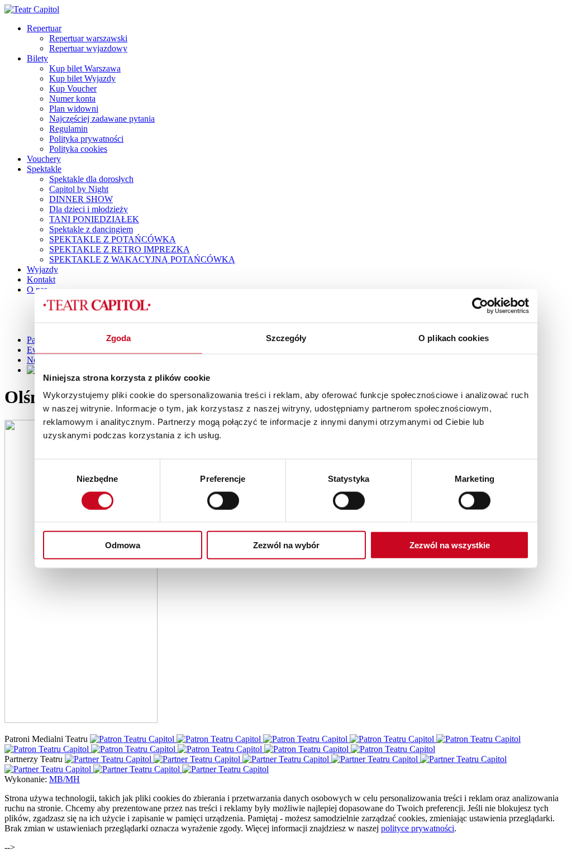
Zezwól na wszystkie (449, 545)
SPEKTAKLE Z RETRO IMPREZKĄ (119, 249)
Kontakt (41, 279)
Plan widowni (73, 108)
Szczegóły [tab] (286, 337)
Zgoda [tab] (118, 337)
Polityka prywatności (86, 138)
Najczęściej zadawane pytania (102, 118)
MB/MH (64, 779)
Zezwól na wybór (286, 545)
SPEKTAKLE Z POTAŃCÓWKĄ (112, 239)
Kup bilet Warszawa (85, 68)
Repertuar (44, 28)
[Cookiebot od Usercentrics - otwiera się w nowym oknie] (480, 305)
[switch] (223, 500)
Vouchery (44, 159)
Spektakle (44, 169)
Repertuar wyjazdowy (88, 48)
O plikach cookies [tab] (453, 337)
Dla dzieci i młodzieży (88, 209)
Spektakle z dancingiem (91, 229)
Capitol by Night (78, 189)
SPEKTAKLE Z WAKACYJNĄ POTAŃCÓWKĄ (142, 259)
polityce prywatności (417, 828)
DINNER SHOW (81, 199)
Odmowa (122, 545)
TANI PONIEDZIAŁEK (94, 219)
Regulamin (68, 128)
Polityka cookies (78, 149)
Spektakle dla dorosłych (91, 179)
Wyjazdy (42, 269)
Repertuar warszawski (88, 38)
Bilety (37, 58)
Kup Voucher (73, 88)
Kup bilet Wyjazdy (82, 78)
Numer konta (72, 98)
